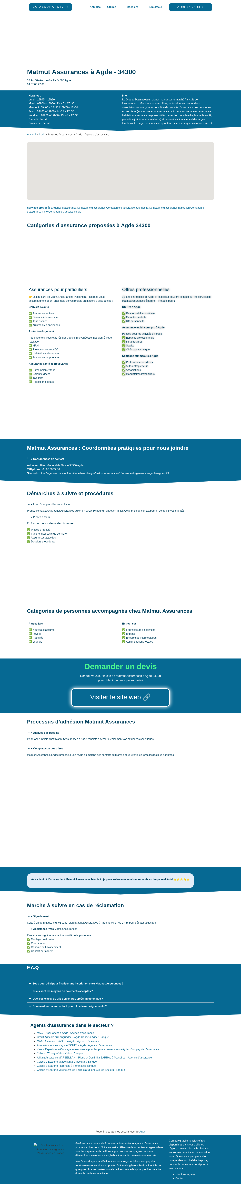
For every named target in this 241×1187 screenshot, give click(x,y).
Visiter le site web (115, 697)
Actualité (95, 7)
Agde (42, 134)
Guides (111, 7)
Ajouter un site (190, 6)
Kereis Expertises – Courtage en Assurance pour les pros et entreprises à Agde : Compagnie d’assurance (98, 1049)
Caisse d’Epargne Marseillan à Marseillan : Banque (67, 1061)
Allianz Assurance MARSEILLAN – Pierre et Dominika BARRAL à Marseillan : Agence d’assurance (94, 1057)
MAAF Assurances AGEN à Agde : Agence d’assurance (69, 1041)
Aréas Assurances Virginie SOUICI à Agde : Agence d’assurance (74, 1045)
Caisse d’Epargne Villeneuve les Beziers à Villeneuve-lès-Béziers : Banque (81, 1069)
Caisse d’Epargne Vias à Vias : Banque (60, 1053)
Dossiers (132, 7)
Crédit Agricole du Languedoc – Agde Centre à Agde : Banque (73, 1037)
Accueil (31, 134)
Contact (179, 1178)
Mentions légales (185, 1174)
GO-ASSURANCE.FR (50, 6)
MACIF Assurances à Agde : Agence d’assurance (65, 1033)
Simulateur (155, 7)
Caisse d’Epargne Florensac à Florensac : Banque (66, 1065)
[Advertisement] (120, 39)
